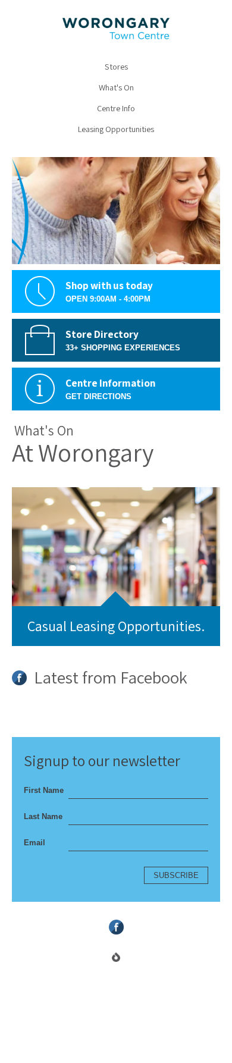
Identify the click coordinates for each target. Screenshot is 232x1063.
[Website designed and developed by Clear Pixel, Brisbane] (116, 957)
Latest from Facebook (108, 679)
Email (34, 842)
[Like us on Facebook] (116, 927)
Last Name (43, 816)
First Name (44, 790)
